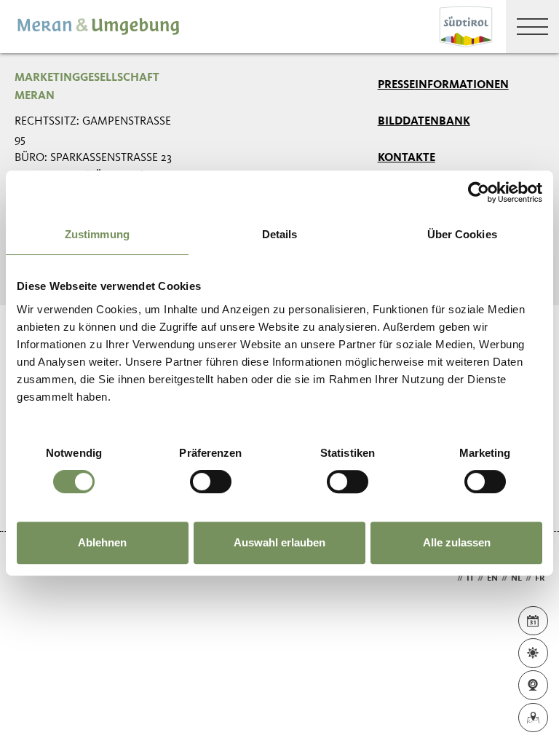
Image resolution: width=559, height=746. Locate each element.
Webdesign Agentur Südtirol (32, 579)
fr (539, 578)
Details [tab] (280, 234)
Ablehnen (102, 542)
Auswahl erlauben (279, 542)
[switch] (210, 481)
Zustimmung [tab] (97, 234)
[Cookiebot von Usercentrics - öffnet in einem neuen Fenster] (478, 192)
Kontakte (406, 158)
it (470, 578)
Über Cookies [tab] (462, 234)
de (448, 578)
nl (516, 578)
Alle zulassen (457, 542)
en (492, 578)
